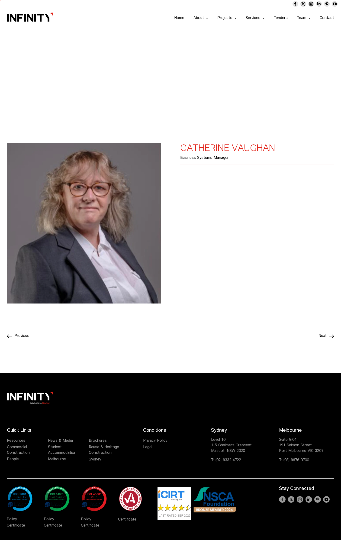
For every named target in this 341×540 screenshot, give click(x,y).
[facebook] (295, 4)
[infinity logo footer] (30, 393)
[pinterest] (327, 4)
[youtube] (335, 4)
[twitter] (303, 4)
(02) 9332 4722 (228, 460)
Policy (12, 519)
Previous (21, 336)
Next (322, 336)
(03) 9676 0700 (296, 460)
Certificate (16, 525)
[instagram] (311, 4)
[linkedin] (319, 4)
